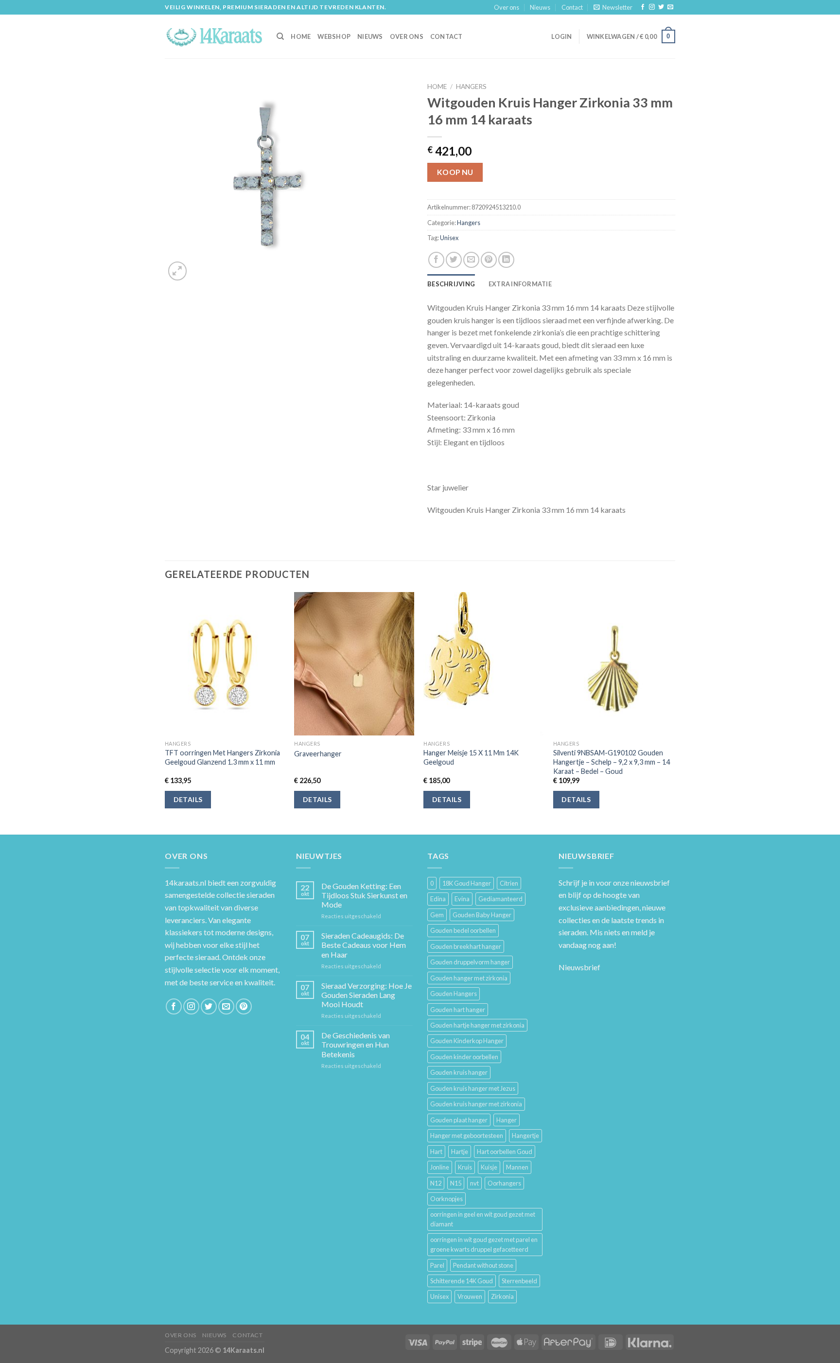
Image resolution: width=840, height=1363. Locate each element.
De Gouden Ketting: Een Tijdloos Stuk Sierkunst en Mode (364, 895)
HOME (301, 36)
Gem (437, 915)
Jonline (439, 1167)
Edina (438, 899)
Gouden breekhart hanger (465, 946)
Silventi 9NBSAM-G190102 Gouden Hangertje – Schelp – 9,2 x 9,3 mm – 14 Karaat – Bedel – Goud (611, 762)
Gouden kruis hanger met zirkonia (476, 1104)
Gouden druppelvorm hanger (470, 962)
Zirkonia (502, 1296)
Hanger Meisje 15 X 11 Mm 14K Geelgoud (471, 757)
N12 (435, 1183)
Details (188, 799)
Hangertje (525, 1135)
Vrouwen (469, 1296)
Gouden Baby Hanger (482, 915)
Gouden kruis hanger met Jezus (472, 1088)
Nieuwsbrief (579, 967)
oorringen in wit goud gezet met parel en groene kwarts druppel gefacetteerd (484, 1244)
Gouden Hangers (453, 993)
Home (437, 86)
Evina (462, 899)
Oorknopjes (446, 1199)
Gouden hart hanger (457, 1010)
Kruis (465, 1167)
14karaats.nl (185, 882)
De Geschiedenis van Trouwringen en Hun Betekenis (355, 1044)
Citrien (509, 883)
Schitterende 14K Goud (461, 1281)
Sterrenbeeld (519, 1281)
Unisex (449, 238)
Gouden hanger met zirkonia (469, 978)
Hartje (459, 1151)
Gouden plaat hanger (459, 1120)
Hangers (471, 86)
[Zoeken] (280, 36)
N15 (455, 1183)
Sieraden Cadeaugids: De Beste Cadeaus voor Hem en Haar (363, 945)
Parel (437, 1265)
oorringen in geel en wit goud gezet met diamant (482, 1219)
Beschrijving (451, 284)
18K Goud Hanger (466, 883)
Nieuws (540, 7)
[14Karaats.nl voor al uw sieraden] (213, 36)
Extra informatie (520, 284)
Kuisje (489, 1167)
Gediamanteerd (500, 899)
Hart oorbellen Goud (504, 1151)
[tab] (451, 284)
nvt (474, 1183)
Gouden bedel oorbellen (463, 930)
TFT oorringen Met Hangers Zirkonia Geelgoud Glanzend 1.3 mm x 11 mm (222, 757)
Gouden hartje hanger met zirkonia (477, 1025)
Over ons (506, 7)
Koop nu (455, 172)
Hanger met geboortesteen (466, 1135)
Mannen (517, 1167)
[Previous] (165, 712)
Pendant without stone (483, 1265)
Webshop (333, 36)
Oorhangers (504, 1183)
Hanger (506, 1120)
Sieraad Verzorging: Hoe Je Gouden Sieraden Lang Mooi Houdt (366, 995)
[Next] (672, 712)
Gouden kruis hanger (459, 1072)
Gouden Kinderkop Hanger (467, 1041)
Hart (436, 1151)
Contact (572, 7)
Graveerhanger (318, 754)
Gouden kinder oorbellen (464, 1057)
